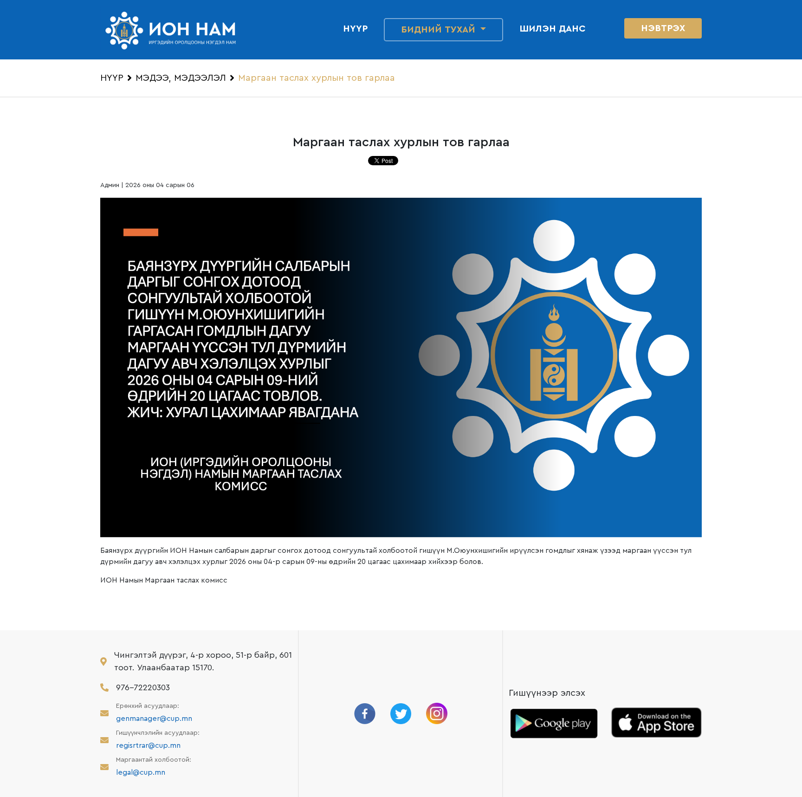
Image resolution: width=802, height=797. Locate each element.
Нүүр (355, 28)
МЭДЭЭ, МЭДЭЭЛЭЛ (181, 78)
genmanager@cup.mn (154, 718)
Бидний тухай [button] (439, 29)
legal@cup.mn (140, 772)
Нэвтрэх (663, 28)
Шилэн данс (552, 28)
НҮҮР (111, 78)
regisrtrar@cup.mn (148, 745)
